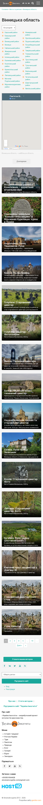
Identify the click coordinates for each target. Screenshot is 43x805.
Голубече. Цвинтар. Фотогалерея (15, 333)
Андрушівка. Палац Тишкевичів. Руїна (15, 244)
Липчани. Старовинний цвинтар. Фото (17, 510)
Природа (8, 745)
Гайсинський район (12, 48)
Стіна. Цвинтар (12, 626)
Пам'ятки (8, 742)
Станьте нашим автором (22, 659)
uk (23, 3)
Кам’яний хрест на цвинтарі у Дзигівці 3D (20, 568)
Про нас (12, 701)
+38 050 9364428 (8, 777)
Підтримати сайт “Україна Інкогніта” (20, 706)
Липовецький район (13, 75)
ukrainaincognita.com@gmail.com (16, 780)
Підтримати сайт (21, 681)
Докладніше (21, 161)
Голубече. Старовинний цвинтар (17, 303)
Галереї (7, 751)
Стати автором (25, 701)
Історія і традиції (11, 734)
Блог (6, 748)
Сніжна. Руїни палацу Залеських (16, 451)
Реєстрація (10, 689)
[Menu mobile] (38, 3)
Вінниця (8, 45)
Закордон (8, 756)
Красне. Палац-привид (17, 272)
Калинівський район (13, 60)
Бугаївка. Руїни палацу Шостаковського (16, 539)
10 (32, 641)
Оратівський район (32, 38)
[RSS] (20, 766)
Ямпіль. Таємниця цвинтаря (20, 361)
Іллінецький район (12, 57)
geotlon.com (36, 800)
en (29, 3)
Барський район (11, 32)
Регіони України (10, 737)
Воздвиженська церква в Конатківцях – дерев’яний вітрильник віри (18, 187)
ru (26, 3)
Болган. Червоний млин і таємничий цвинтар (18, 392)
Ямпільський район (32, 89)
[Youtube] (15, 766)
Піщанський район (32, 41)
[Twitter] (10, 766)
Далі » (19, 645)
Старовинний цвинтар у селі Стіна (20, 598)
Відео (6, 754)
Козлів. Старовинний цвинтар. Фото (21, 480)
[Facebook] (4, 766)
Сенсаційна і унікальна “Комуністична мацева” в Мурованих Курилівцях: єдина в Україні (21, 218)
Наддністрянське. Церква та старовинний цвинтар (20, 421)
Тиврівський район (32, 51)
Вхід (7, 686)
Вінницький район (12, 41)
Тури (6, 739)
